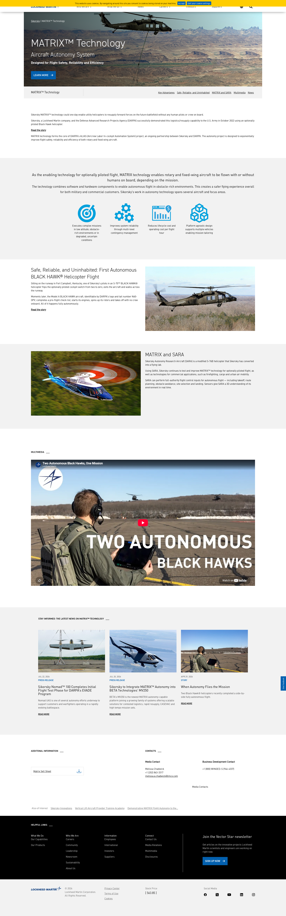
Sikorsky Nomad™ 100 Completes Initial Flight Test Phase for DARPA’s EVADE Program (67, 690)
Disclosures (151, 856)
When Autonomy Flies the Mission (205, 686)
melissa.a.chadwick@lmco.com (161, 776)
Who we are (83, 6)
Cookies (108, 898)
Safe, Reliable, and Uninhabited (193, 92)
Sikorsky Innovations (61, 808)
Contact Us (151, 839)
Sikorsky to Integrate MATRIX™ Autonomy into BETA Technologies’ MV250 (142, 688)
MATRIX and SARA (221, 92)
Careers (163, 6)
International (111, 845)
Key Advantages (166, 92)
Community (72, 845)
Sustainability (73, 862)
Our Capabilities (39, 839)
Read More (43, 714)
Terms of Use (111, 893)
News (141, 6)
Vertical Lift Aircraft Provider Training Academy (100, 808)
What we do (113, 6)
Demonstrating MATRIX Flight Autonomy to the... (153, 808)
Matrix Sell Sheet (42, 771)
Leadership (72, 850)
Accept (181, 3)
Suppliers (217, 6)
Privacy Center (112, 888)
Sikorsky (35, 21)
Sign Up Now (212, 860)
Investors (191, 6)
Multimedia (239, 92)
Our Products (38, 845)
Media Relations (153, 845)
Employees (110, 839)
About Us (70, 868)
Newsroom (71, 856)
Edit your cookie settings (199, 3)
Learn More (41, 75)
